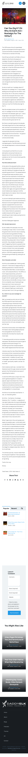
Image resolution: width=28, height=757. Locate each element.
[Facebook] (5, 480)
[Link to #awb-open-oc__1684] (23, 3)
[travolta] (14, 9)
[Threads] (20, 480)
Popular (6, 508)
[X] (7, 480)
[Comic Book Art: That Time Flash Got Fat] (5, 532)
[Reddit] (12, 480)
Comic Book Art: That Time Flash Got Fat (15, 532)
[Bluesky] (10, 480)
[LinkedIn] (18, 480)
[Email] (23, 480)
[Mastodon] (15, 480)
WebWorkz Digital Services (14, 748)
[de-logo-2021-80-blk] (7, 2)
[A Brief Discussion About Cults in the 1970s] (5, 522)
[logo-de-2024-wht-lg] (14, 700)
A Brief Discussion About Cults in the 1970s (16, 523)
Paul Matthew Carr (10, 39)
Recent (14, 508)
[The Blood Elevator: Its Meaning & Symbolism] (5, 513)
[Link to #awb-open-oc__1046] (20, 3)
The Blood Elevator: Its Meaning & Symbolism (14, 513)
